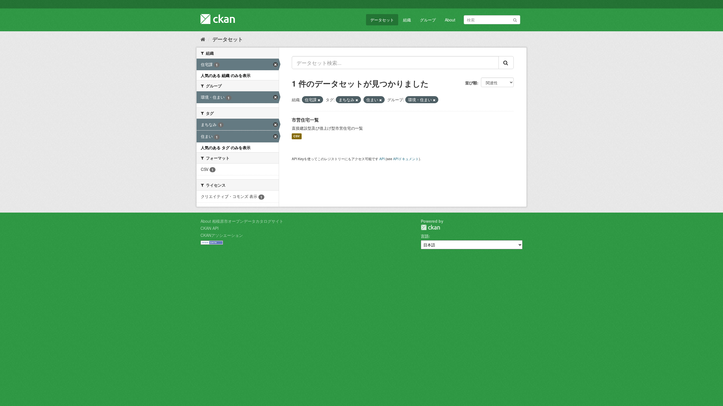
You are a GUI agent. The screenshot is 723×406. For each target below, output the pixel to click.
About (450, 20)
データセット (382, 20)
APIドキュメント (406, 158)
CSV (296, 136)
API (382, 158)
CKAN (430, 227)
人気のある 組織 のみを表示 (226, 75)
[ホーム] (203, 39)
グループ (428, 20)
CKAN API (210, 228)
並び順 (471, 82)
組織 (407, 20)
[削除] (319, 100)
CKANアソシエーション (222, 235)
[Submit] (515, 19)
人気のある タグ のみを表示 (226, 147)
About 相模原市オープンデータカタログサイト (242, 221)
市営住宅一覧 (305, 119)
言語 (425, 236)
